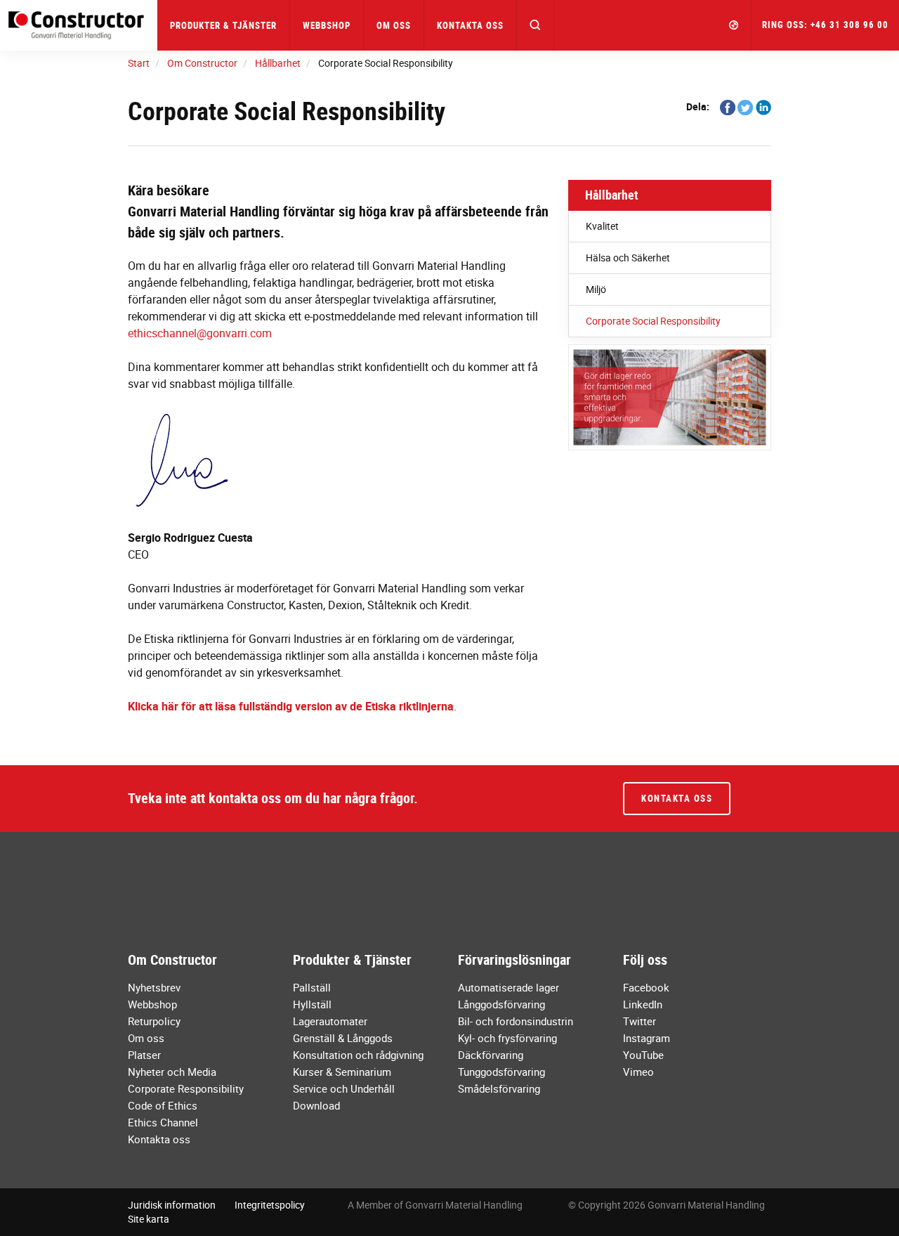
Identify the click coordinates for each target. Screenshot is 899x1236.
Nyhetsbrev (154, 987)
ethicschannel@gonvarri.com (200, 333)
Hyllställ (312, 1004)
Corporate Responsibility (186, 1088)
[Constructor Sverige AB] (78, 25)
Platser (144, 1055)
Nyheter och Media (172, 1072)
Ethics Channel (163, 1122)
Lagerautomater (330, 1021)
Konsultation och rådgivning (358, 1055)
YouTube (643, 1055)
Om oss (146, 1038)
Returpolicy (154, 1021)
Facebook (646, 987)
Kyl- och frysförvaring (507, 1038)
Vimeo (638, 1072)
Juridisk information (172, 1204)
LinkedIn (642, 1004)
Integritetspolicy (270, 1204)
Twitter (639, 1021)
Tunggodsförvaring (501, 1072)
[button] (535, 25)
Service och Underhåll (344, 1088)
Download (316, 1105)
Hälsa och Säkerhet (628, 257)
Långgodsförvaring (501, 1004)
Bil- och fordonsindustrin (515, 1021)
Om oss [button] (393, 25)
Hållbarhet (611, 194)
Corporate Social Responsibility (653, 320)
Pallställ (312, 987)
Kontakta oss (470, 25)
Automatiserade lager (508, 987)
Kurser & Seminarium (342, 1072)
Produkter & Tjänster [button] (223, 25)
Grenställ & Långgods (343, 1038)
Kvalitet (602, 226)
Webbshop (326, 25)
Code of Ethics (162, 1105)
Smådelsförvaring (499, 1088)
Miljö (596, 289)
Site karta (148, 1218)
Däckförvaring (490, 1055)
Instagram (646, 1038)
